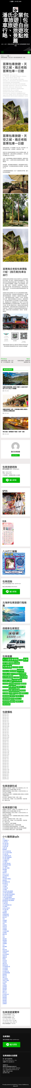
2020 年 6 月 (5, 743)
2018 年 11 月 (5, 771)
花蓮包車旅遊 (6, 698)
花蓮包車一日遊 (19, 696)
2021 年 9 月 (5, 728)
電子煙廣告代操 (6, 881)
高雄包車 (12, 701)
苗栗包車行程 (18, 85)
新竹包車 (10, 693)
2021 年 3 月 (5, 734)
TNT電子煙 (5, 885)
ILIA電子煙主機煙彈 (7, 897)
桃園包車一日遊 (25, 693)
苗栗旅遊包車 (13, 88)
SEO (3, 935)
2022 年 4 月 (5, 717)
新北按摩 (4, 995)
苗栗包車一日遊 (17, 77)
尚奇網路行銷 (5, 915)
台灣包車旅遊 (17, 683)
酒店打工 (4, 991)
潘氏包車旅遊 (7, 75)
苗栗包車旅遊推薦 (6, 82)
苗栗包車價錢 (21, 79)
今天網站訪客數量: (7, 1014)
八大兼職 (4, 871)
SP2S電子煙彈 (5, 858)
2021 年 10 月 (5, 726)
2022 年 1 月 (5, 721)
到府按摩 (4, 998)
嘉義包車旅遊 (23, 683)
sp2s (3, 838)
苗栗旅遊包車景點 (6, 90)
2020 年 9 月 (5, 738)
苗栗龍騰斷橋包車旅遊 (20, 93)
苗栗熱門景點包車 (18, 91)
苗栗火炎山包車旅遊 (14, 90)
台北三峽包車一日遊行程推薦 (9, 823)
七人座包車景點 (10, 659)
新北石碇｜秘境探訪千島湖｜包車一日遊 (13, 431)
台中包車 (20, 671)
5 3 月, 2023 (6, 434)
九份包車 (20, 660)
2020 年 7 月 (5, 741)
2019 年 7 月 (5, 758)
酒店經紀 (4, 872)
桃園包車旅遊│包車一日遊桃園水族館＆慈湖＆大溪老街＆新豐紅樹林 (15, 410)
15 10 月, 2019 (14, 75)
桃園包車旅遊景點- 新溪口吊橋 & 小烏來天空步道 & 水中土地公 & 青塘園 (15, 387)
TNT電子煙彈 (5, 931)
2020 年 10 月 (5, 737)
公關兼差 (4, 941)
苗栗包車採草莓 (13, 80)
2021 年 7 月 (5, 729)
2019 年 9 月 (5, 755)
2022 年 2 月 (5, 720)
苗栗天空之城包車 (6, 88)
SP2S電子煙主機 (6, 863)
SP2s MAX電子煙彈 (7, 852)
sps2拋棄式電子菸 (6, 855)
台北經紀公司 (5, 994)
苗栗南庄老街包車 (18, 87)
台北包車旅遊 (17, 680)
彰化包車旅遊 (5, 693)
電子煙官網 (5, 901)
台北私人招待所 (6, 908)
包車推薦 (10, 94)
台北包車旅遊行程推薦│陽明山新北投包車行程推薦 (14, 828)
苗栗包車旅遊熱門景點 (7, 84)
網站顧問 (4, 849)
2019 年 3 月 (5, 765)
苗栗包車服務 (5, 85)
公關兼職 (4, 943)
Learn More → (15, 455)
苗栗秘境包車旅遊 (6, 93)
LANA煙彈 (4, 866)
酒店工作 (4, 977)
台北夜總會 (5, 968)
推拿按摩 (4, 912)
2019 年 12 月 (5, 751)
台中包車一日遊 (6, 673)
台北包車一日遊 (7, 680)
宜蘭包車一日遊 (21, 686)
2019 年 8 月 (5, 757)
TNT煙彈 (4, 886)
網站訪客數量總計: (7, 1023)
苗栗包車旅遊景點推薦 (14, 82)
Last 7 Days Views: (7, 1019)
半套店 (4, 983)
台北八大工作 (5, 874)
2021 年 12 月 (5, 723)
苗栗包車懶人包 (6, 80)
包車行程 (4, 926)
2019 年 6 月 (5, 760)
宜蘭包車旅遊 (14, 690)
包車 (7, 94)
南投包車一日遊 (6, 670)
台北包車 (23, 677)
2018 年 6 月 (5, 778)
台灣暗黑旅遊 (5, 914)
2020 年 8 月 (5, 740)
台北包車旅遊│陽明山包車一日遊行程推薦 (12, 829)
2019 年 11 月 (5, 752)
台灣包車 (11, 683)
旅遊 (20, 693)
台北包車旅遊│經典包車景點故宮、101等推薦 (13, 826)
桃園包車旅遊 (6, 696)
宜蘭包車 (12, 687)
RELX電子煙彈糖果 (7, 857)
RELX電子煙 (5, 843)
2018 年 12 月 (5, 769)
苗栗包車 (11, 77)
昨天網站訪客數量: (7, 1017)
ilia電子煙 (4, 848)
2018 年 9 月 (5, 774)
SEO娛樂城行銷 (6, 966)
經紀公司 (4, 917)
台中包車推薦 (22, 673)
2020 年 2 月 (5, 748)
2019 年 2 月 (5, 766)
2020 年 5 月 (5, 745)
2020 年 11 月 (5, 735)
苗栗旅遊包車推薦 (20, 88)
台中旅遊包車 (16, 677)
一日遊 (5, 76)
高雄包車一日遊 (19, 701)
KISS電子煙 (5, 846)
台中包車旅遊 (8, 677)
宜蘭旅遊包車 (22, 690)
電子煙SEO (5, 883)
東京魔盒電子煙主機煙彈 (8, 900)
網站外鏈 (4, 949)
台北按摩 (4, 982)
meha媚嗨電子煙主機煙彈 (8, 898)
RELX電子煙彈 (5, 868)
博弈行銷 (4, 963)
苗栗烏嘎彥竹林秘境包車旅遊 (9, 91)
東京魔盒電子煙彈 (6, 864)
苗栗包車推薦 (19, 80)
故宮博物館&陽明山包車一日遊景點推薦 (11, 825)
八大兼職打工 (5, 840)
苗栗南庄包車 (11, 87)
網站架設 (4, 880)
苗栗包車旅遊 (25, 80)
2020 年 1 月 (5, 749)
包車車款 (4, 925)
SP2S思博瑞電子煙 (6, 905)
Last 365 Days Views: (7, 1022)
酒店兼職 (4, 869)
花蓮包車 (12, 696)
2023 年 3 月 (5, 714)
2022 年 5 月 (5, 715)
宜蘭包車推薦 (5, 690)
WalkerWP (15, 1086)
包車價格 (11, 663)
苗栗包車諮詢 (5, 87)
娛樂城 (4, 958)
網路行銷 (4, 877)
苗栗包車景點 (15, 84)
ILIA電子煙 (5, 841)
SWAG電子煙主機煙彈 (7, 891)
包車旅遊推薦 (15, 667)
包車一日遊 (9, 76)
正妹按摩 (4, 985)
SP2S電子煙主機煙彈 (7, 895)
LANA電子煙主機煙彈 (7, 892)
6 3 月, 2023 (6, 390)
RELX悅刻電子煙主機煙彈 (8, 894)
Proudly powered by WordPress (10, 1084)
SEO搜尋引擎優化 (6, 878)
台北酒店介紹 (5, 971)
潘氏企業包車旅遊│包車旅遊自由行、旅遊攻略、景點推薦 (15, 28)
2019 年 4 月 (5, 763)
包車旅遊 (13, 76)
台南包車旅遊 (5, 683)
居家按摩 (4, 997)
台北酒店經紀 (5, 875)
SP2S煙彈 (4, 861)
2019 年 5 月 (5, 761)
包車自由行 (24, 76)
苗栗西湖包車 (13, 93)
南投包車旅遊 (13, 670)
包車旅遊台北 (18, 76)
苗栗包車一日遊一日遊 (7, 79)
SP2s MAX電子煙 (6, 851)
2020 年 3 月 (5, 746)
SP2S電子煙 (5, 844)
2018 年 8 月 (5, 775)
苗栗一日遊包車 (6, 77)
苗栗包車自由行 (12, 85)
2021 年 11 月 (5, 724)
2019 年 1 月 (5, 768)
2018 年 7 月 (5, 777)
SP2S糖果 (4, 906)
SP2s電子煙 (5, 854)
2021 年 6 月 (5, 731)
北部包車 (14, 94)
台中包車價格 (14, 673)
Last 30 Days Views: (7, 1020)
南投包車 (21, 667)
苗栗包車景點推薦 (21, 84)
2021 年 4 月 (5, 732)
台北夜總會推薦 (6, 972)
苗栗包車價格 (15, 79)
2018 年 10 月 (5, 772)
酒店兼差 (4, 938)
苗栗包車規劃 (24, 85)
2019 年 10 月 (5, 754)
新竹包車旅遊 (15, 693)
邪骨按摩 (4, 974)
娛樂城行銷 (5, 965)
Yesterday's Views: (7, 1015)
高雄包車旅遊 (6, 704)
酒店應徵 (4, 940)
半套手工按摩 (5, 980)
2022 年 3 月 (5, 718)
